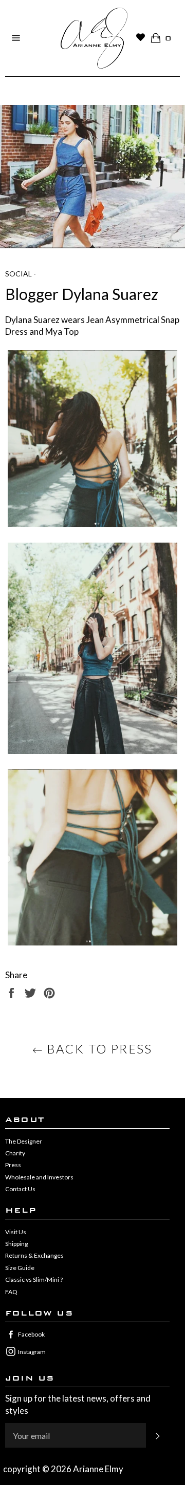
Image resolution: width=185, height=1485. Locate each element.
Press (13, 1165)
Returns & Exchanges (34, 1255)
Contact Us (20, 1189)
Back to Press (98, 1048)
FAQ (11, 1292)
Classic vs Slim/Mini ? (34, 1279)
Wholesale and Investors (39, 1177)
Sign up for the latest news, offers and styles (78, 1404)
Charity (15, 1153)
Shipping (16, 1243)
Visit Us (15, 1232)
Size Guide (19, 1268)
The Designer (23, 1141)
